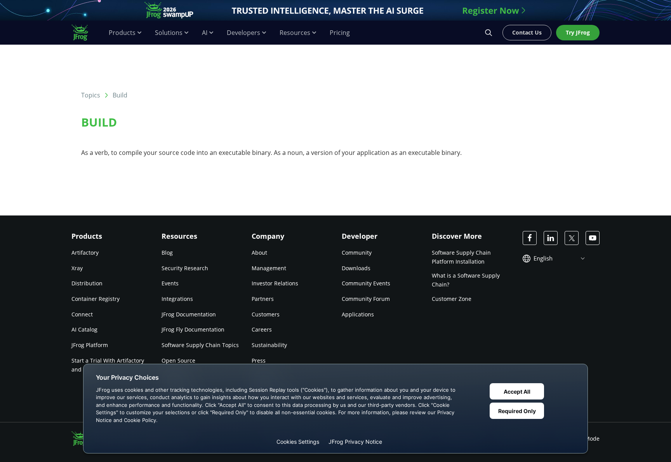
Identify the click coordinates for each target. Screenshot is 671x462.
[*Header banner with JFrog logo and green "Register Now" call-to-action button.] (335, 10)
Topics (90, 95)
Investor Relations (275, 283)
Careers (262, 329)
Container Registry (95, 298)
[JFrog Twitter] (571, 238)
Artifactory (85, 252)
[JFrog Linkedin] (550, 238)
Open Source (178, 360)
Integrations (177, 298)
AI (204, 32)
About (259, 252)
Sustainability (269, 345)
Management (269, 268)
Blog (167, 252)
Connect (82, 314)
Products (122, 32)
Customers (266, 314)
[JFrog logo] (83, 32)
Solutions (169, 32)
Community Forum (366, 298)
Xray (77, 268)
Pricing (340, 32)
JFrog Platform (89, 345)
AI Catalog (84, 329)
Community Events (366, 283)
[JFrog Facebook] (529, 238)
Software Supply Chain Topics (200, 345)
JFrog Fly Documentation (193, 329)
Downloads (356, 268)
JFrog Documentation (189, 314)
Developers (243, 32)
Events (170, 283)
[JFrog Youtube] (592, 238)
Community (357, 252)
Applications (358, 314)
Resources (295, 32)
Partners (263, 298)
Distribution (87, 283)
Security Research (185, 268)
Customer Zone (451, 298)
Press (259, 360)
